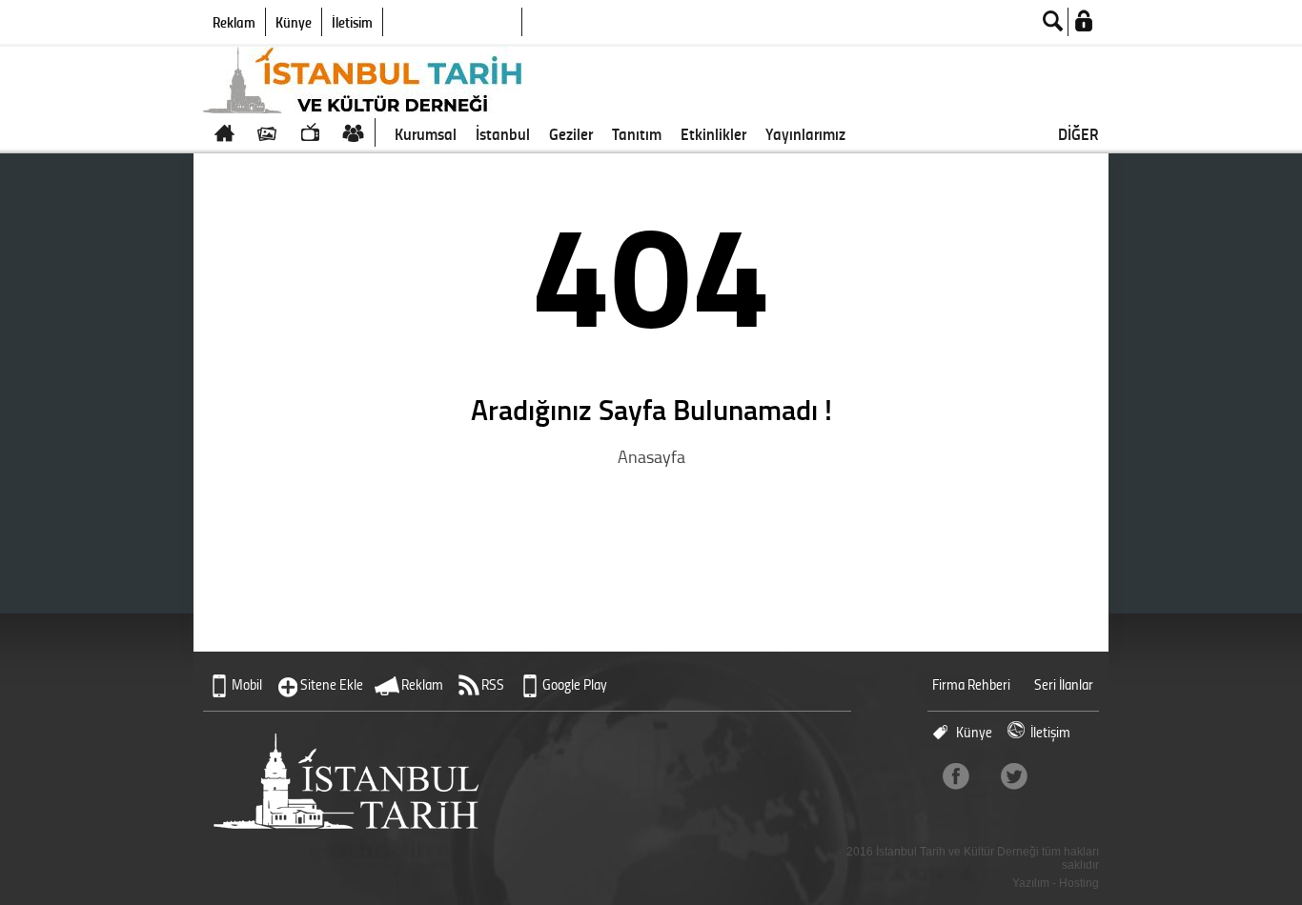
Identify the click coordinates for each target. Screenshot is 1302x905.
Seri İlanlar (1063, 684)
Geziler (571, 133)
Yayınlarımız (805, 133)
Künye (293, 21)
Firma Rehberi (971, 684)
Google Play (574, 684)
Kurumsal (426, 133)
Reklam (234, 21)
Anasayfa (651, 456)
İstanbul (503, 133)
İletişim (352, 21)
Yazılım (1030, 883)
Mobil (247, 684)
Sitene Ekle (331, 684)
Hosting (1079, 883)
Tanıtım (636, 133)
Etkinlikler (713, 133)
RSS (492, 684)
